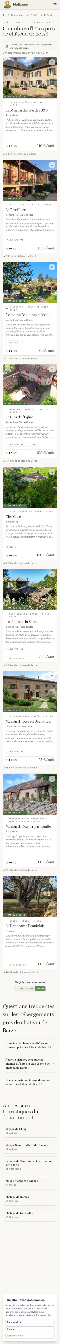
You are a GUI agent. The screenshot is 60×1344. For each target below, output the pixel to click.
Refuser (11, 1328)
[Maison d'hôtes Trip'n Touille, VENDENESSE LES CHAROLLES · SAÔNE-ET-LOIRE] (30, 820)
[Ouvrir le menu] (55, 4)
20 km (19, 988)
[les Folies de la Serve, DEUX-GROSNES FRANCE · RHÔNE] (30, 615)
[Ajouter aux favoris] (52, 62)
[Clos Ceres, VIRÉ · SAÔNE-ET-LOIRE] (30, 513)
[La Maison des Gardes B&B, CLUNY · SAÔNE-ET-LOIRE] (30, 104)
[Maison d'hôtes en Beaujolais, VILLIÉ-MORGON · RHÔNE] (30, 718)
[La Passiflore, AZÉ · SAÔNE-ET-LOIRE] (30, 206)
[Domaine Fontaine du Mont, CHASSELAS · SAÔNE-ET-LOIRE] (30, 308)
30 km (30, 988)
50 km (40, 988)
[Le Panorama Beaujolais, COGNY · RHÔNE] (30, 922)
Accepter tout (15, 1335)
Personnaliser (14, 1322)
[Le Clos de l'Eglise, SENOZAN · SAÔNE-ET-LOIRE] (30, 411)
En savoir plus (43, 1315)
